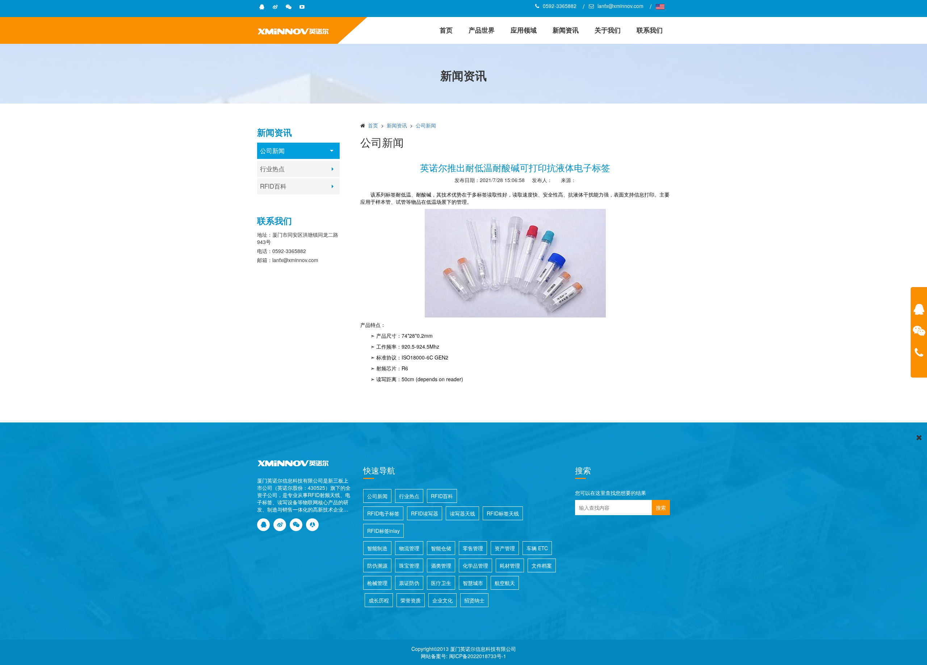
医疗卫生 (441, 582)
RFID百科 (273, 186)
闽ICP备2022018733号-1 (477, 656)
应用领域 (524, 30)
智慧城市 (473, 582)
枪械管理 (377, 582)
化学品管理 (475, 565)
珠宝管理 (409, 565)
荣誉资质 (410, 600)
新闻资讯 (566, 30)
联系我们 (650, 30)
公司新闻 (272, 150)
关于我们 (608, 30)
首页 (446, 30)
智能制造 (377, 548)
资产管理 (505, 548)
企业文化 (442, 600)
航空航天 (505, 582)
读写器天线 (462, 513)
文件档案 (542, 565)
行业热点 (272, 168)
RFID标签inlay (383, 530)
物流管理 (409, 548)
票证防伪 (409, 582)
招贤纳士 (474, 600)
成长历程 (379, 600)
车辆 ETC (537, 548)
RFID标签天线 (503, 513)
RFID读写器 (424, 513)
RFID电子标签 (383, 513)
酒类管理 (441, 565)
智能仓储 (441, 548)
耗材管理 (510, 565)
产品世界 (482, 30)
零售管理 (473, 548)
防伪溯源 (377, 565)
